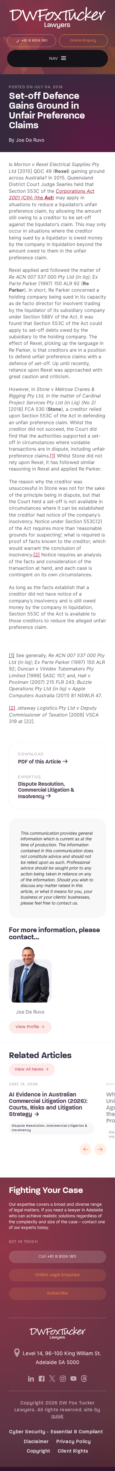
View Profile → (30, 1027)
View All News (29, 1069)
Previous (85, 1149)
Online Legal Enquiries (57, 1275)
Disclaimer (36, 1442)
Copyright (38, 1451)
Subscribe (57, 1293)
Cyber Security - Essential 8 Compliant (56, 1432)
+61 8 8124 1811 (33, 40)
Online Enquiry (83, 40)
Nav (53, 58)
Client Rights (73, 1451)
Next (100, 1149)
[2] (36, 555)
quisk (57, 1416)
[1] (52, 456)
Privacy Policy (73, 1442)
